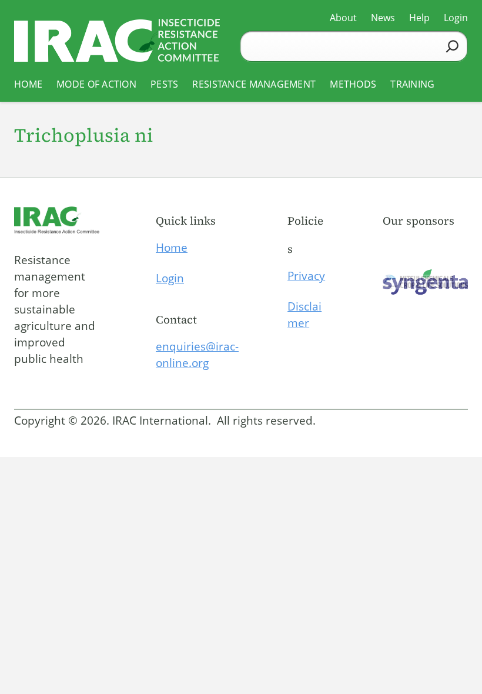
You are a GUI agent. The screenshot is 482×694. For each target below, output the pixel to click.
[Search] (452, 46)
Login (170, 278)
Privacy (306, 275)
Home (172, 247)
